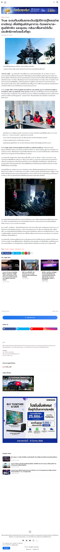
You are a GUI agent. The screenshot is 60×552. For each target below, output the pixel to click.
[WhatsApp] (22, 253)
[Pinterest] (26, 253)
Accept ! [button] (6, 548)
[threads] (37, 540)
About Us (28, 549)
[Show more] (32, 253)
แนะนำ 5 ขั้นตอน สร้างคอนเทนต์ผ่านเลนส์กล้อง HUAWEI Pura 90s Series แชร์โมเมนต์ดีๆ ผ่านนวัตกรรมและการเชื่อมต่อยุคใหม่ (33, 464)
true (23, 249)
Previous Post (5, 311)
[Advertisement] (30, 297)
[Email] (29, 253)
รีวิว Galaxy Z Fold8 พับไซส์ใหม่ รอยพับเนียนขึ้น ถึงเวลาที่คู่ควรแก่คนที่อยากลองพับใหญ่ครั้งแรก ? (34, 457)
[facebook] (9, 329)
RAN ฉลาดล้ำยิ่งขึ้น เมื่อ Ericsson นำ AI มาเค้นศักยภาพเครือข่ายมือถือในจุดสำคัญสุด (29, 275)
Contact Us (36, 549)
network (7, 17)
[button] (2, 2)
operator (11, 249)
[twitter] (23, 329)
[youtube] (37, 329)
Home (2, 17)
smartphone (18, 249)
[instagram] (50, 329)
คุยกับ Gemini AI (30, 317)
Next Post (55, 311)
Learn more (15, 545)
